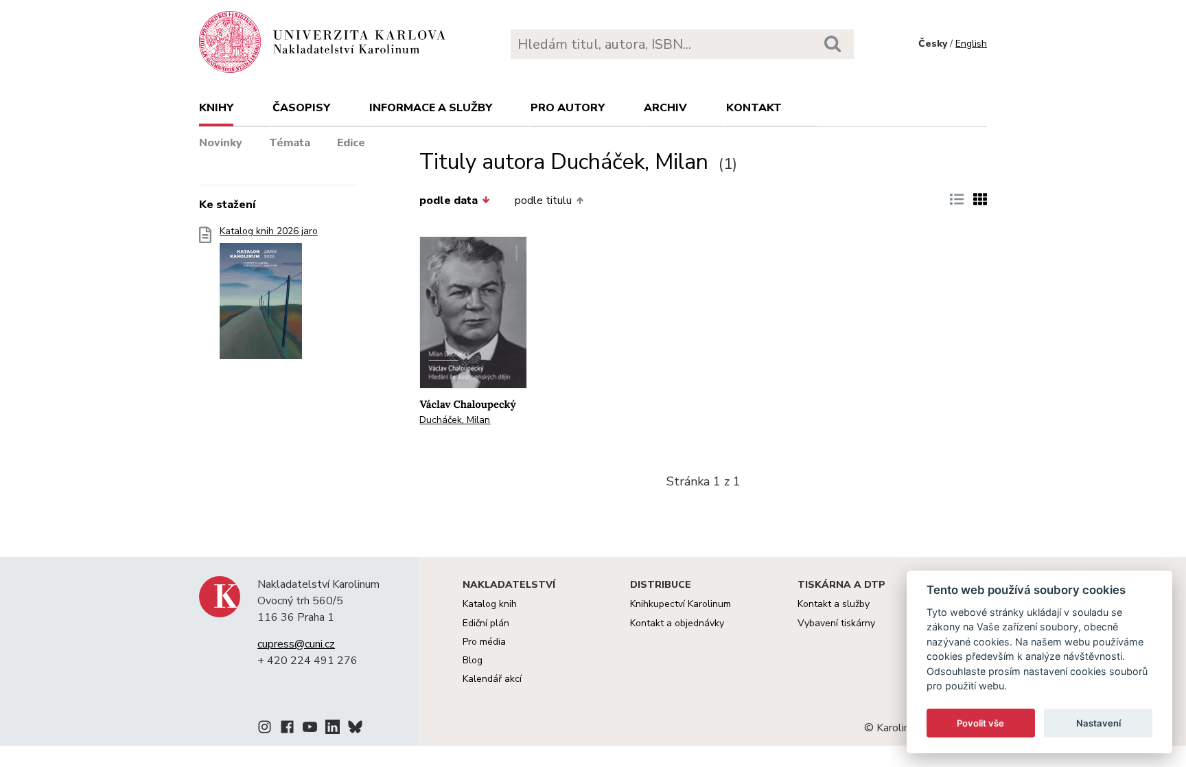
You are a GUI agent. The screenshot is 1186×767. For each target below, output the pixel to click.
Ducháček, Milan (454, 419)
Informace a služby (430, 107)
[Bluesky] (355, 729)
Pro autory (568, 107)
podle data (448, 200)
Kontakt (754, 107)
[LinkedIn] (332, 729)
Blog (472, 660)
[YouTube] (310, 729)
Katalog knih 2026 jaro (269, 231)
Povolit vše (980, 723)
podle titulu (543, 200)
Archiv (665, 107)
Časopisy (301, 107)
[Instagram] (264, 729)
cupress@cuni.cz (296, 644)
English (971, 43)
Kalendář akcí (492, 678)
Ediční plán (486, 623)
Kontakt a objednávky (677, 623)
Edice (351, 142)
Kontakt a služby (834, 603)
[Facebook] (287, 729)
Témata (289, 142)
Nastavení (1098, 723)
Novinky (220, 142)
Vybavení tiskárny (836, 623)
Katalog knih (490, 603)
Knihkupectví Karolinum (680, 603)
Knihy (216, 107)
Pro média (484, 641)
